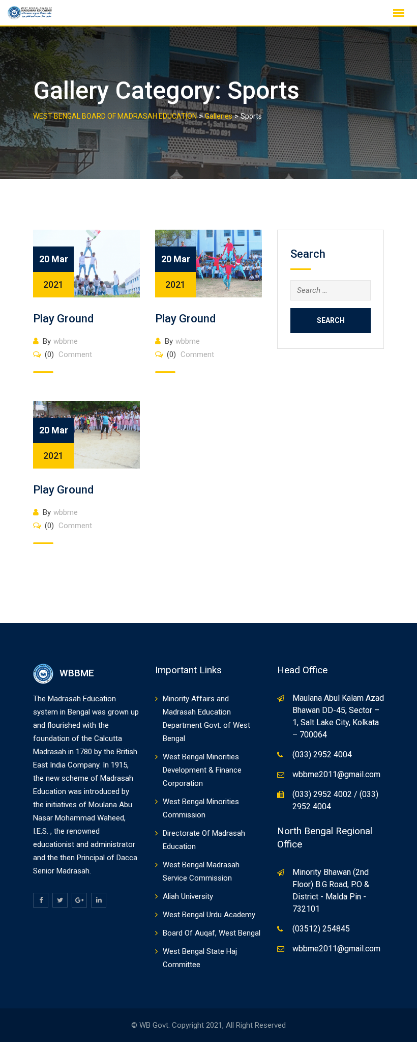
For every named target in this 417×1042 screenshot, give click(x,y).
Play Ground (63, 318)
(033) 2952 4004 (322, 754)
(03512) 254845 (321, 929)
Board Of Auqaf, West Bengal (211, 933)
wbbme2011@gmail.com (336, 774)
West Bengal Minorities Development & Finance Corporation (202, 770)
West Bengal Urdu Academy (209, 914)
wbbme (65, 341)
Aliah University (188, 896)
